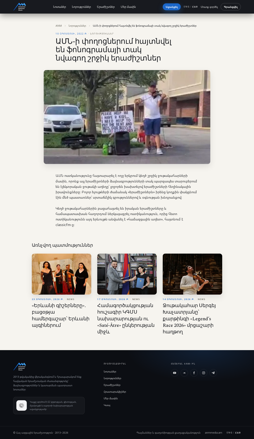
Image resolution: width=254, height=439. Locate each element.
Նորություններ (81, 7)
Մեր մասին (128, 7)
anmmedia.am (213, 432)
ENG (186, 6)
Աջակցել (172, 7)
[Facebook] (194, 373)
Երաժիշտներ (106, 7)
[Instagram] (203, 373)
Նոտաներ (59, 7)
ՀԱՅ (195, 6)
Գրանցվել (231, 7)
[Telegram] (213, 373)
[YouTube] (174, 373)
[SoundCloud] (184, 373)
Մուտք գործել (209, 7)
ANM (59, 25)
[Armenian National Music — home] (19, 6)
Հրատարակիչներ (115, 391)
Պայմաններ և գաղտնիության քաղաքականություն (168, 432)
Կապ (107, 405)
